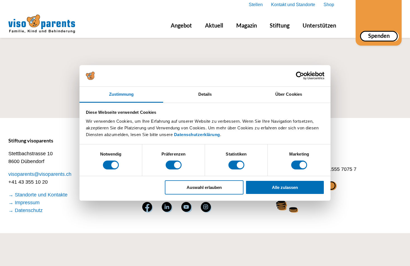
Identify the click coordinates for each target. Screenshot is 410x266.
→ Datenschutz (25, 210)
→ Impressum (24, 202)
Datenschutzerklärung (197, 134)
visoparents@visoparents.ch (39, 174)
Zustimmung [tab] (121, 94)
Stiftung (280, 25)
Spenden (379, 35)
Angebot (181, 25)
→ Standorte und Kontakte (37, 195)
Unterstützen (319, 25)
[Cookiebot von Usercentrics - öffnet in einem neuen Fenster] (300, 76)
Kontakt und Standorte (293, 4)
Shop (329, 4)
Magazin (246, 25)
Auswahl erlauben (204, 187)
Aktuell (214, 25)
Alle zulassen (285, 187)
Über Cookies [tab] (288, 94)
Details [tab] (205, 94)
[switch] (174, 165)
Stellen (256, 4)
